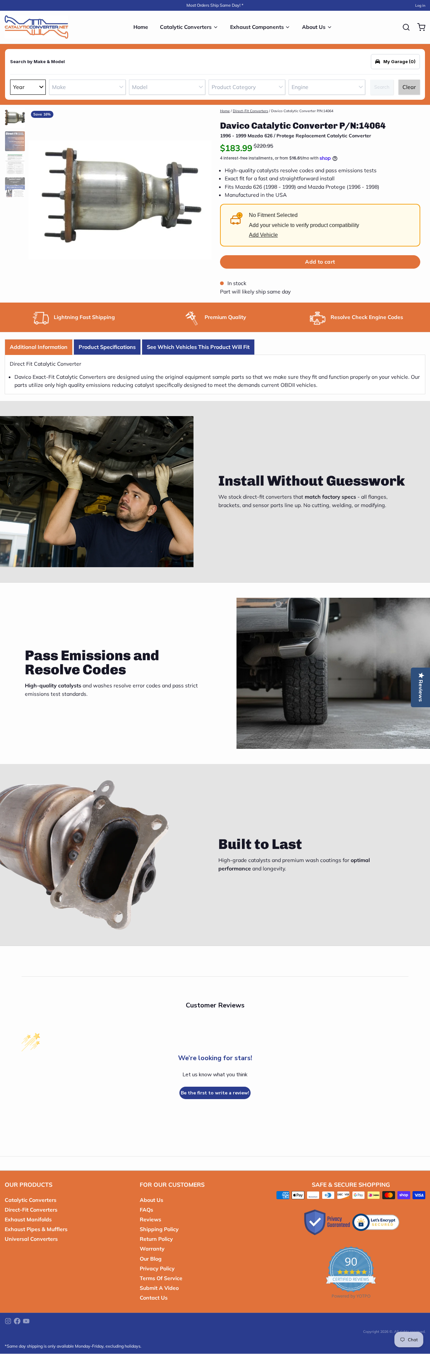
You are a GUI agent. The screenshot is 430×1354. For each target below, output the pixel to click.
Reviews (150, 1219)
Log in (420, 5)
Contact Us (154, 1297)
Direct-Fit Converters (250, 110)
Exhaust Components (257, 27)
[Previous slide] (38, 198)
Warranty (152, 1248)
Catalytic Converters (186, 27)
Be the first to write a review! (215, 1093)
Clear (409, 87)
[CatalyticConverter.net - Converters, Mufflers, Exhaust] (36, 27)
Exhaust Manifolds (28, 1219)
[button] (320, 262)
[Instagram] (8, 1321)
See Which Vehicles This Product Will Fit (198, 347)
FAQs (146, 1209)
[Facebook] (17, 1321)
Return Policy (156, 1238)
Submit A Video (159, 1287)
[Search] (403, 27)
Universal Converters (31, 1238)
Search (381, 87)
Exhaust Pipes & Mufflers (36, 1229)
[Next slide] (202, 198)
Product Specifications (107, 347)
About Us (314, 27)
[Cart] (419, 27)
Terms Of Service (161, 1278)
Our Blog (151, 1258)
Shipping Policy (159, 1229)
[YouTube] (26, 1321)
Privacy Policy (157, 1268)
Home (140, 27)
